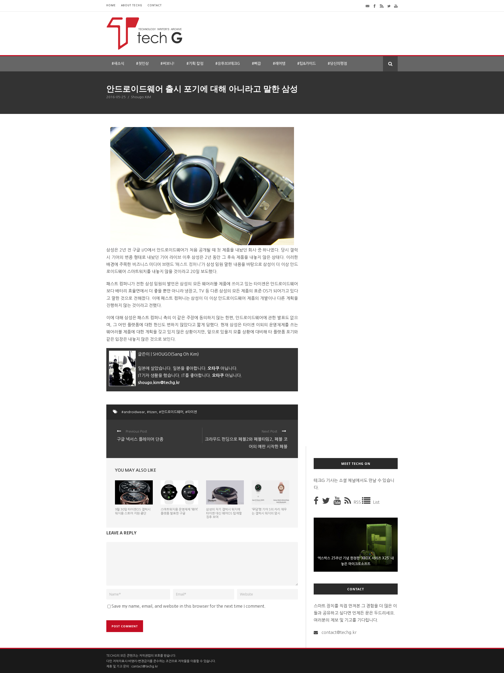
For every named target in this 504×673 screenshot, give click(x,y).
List (376, 502)
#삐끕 (256, 63)
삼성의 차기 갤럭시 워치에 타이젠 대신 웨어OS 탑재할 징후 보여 (224, 513)
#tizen (152, 412)
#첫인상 (142, 63)
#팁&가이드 (306, 63)
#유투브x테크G (227, 63)
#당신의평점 (337, 63)
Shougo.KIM (141, 97)
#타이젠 (191, 412)
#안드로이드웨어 (171, 412)
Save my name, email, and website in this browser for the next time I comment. (189, 606)
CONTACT (155, 5)
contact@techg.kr (339, 632)
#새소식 (118, 63)
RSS (358, 502)
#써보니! (167, 63)
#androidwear (133, 412)
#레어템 (279, 63)
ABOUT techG (131, 5)
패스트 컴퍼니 (188, 264)
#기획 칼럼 (194, 63)
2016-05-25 (116, 97)
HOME (111, 5)
